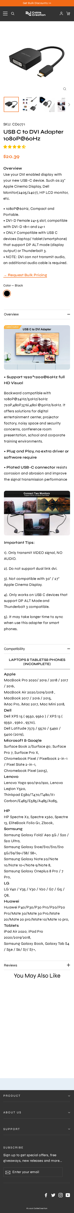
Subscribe (13, 1147)
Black (6, 293)
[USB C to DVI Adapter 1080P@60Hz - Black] (5, 1059)
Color (13, 285)
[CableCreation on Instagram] (60, 1195)
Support (11, 1129)
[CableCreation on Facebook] (46, 1195)
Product (12, 1095)
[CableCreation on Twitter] (53, 1195)
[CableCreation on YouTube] (68, 1195)
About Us (12, 1112)
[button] (15, 147)
